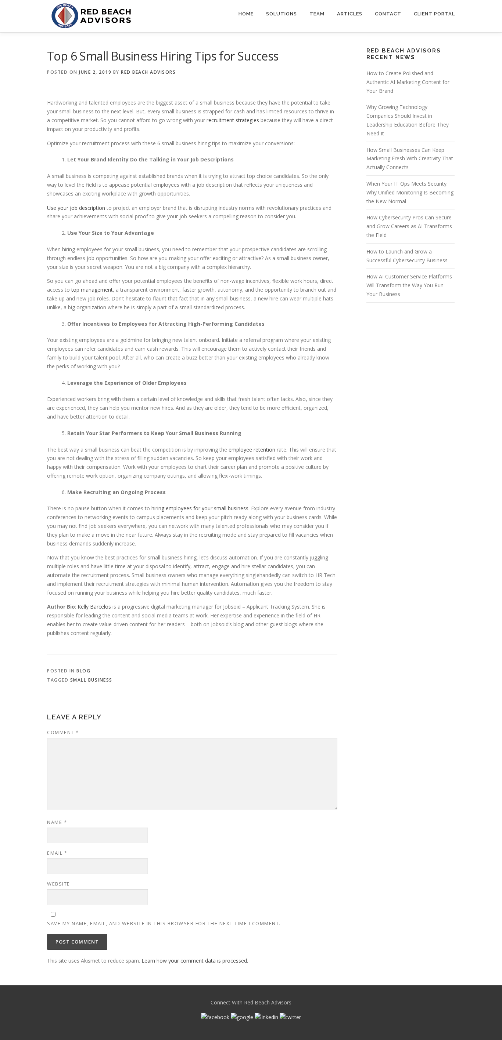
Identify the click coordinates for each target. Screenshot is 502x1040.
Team (316, 14)
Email (57, 853)
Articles (349, 14)
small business (91, 680)
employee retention (252, 449)
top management (92, 289)
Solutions (281, 14)
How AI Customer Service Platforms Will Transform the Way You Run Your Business (409, 285)
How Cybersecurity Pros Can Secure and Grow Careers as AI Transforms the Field (409, 226)
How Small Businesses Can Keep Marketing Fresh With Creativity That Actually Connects (409, 158)
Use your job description (76, 207)
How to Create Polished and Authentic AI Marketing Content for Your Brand (407, 82)
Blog (83, 671)
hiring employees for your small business (199, 508)
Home (246, 14)
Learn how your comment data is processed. (194, 960)
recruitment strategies (233, 120)
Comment (63, 732)
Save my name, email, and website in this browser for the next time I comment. (164, 923)
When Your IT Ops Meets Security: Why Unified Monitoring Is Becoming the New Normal (409, 192)
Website (58, 883)
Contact (388, 14)
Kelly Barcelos (94, 606)
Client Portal (434, 14)
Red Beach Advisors (148, 72)
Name (57, 822)
